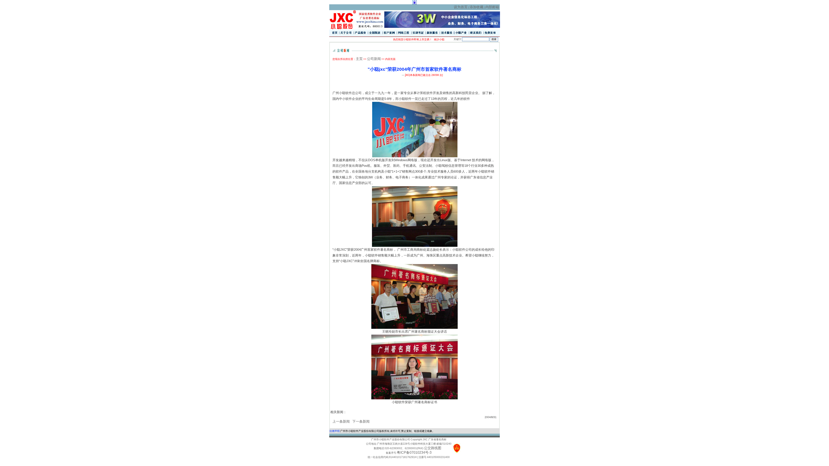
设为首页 (461, 7)
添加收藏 (476, 7)
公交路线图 (432, 448)
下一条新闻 (361, 421)
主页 (359, 59)
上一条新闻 (341, 421)
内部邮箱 (492, 7)
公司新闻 (374, 59)
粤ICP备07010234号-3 (414, 452)
